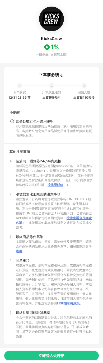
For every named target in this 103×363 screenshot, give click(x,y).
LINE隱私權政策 (68, 303)
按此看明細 (55, 185)
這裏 (19, 251)
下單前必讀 (49, 74)
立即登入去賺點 (51, 355)
